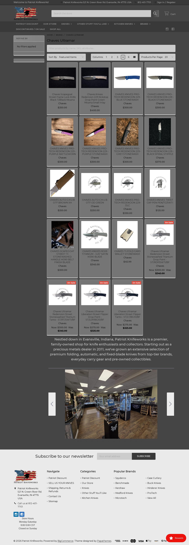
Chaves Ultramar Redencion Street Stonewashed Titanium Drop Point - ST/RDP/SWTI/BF (160, 257)
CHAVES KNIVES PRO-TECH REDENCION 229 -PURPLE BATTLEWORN (62, 151)
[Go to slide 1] (78, 441)
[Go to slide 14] (114, 441)
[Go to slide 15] (117, 441)
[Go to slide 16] (119, 441)
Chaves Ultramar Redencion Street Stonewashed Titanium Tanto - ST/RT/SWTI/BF (62, 315)
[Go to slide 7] (94, 441)
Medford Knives (124, 493)
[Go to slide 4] (86, 441)
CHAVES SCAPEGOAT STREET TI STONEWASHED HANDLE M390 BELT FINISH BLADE (62, 257)
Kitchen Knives (123, 24)
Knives (65, 24)
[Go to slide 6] (92, 441)
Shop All (55, 29)
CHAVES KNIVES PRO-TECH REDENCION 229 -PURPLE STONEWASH (94, 151)
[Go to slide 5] (89, 441)
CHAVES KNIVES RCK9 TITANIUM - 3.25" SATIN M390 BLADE (95, 254)
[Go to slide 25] (52, 404)
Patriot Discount (27, 24)
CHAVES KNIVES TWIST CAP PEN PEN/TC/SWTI (160, 201)
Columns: (98, 57)
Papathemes (104, 541)
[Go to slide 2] (170, 404)
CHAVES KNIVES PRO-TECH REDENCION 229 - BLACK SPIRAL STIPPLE (160, 151)
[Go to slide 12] (108, 441)
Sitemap (53, 501)
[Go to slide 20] (130, 441)
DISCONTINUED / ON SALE (30, 29)
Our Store (49, 24)
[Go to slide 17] (122, 441)
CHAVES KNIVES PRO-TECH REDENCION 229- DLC (127, 203)
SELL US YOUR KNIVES (61, 483)
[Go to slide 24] (142, 441)
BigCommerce (65, 541)
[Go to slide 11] (106, 441)
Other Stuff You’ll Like (92, 24)
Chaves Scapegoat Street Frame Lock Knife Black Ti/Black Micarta (62, 97)
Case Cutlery (154, 478)
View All (151, 498)
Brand (144, 24)
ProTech (152, 493)
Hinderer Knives (156, 488)
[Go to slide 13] (111, 441)
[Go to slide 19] (128, 441)
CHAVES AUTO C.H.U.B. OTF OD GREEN (95, 201)
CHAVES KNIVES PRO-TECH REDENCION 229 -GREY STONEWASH (127, 151)
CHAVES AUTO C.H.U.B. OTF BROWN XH (62, 201)
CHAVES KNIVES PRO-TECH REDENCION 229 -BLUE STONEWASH (127, 97)
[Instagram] (167, 29)
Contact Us (55, 496)
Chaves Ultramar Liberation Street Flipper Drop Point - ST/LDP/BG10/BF (94, 315)
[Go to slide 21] (133, 441)
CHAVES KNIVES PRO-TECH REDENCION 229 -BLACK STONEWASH (160, 97)
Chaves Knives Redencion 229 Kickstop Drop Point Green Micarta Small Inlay (94, 98)
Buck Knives (154, 483)
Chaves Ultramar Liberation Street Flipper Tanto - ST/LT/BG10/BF (127, 314)
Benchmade (122, 483)
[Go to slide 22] (136, 441)
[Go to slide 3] (83, 441)
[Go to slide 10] (103, 441)
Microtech (121, 498)
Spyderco (120, 478)
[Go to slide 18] (125, 441)
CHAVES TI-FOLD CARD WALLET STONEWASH (127, 252)
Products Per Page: (152, 57)
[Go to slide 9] (100, 441)
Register (171, 2)
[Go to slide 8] (97, 441)
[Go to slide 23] (139, 441)
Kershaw (120, 488)
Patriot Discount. (58, 478)
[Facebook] (172, 29)
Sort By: (53, 57)
